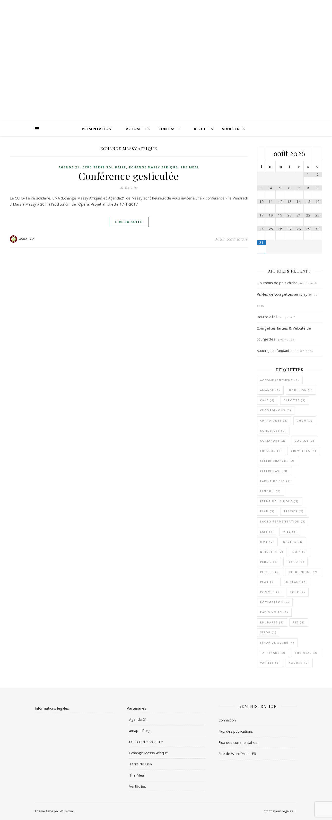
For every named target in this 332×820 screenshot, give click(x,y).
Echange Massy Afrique (153, 167)
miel (290, 531)
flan (267, 511)
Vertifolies (137, 786)
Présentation (97, 128)
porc (297, 592)
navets (293, 541)
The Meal (190, 167)
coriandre (273, 440)
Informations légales (52, 708)
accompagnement (279, 380)
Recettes (203, 128)
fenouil (270, 491)
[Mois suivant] (317, 154)
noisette (271, 552)
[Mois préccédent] (261, 154)
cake (267, 400)
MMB (267, 541)
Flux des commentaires (237, 742)
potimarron (274, 602)
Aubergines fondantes (275, 350)
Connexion (227, 720)
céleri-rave (274, 471)
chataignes (274, 420)
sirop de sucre (277, 642)
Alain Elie (26, 239)
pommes (270, 592)
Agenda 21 (69, 167)
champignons (275, 410)
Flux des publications (235, 731)
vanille (270, 662)
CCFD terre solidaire (104, 167)
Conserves (273, 430)
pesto (295, 561)
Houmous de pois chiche (277, 282)
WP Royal (67, 811)
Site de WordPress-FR (237, 753)
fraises (294, 511)
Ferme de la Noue (279, 501)
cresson (271, 451)
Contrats (169, 128)
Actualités (138, 128)
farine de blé (275, 481)
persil (269, 561)
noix (299, 552)
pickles (270, 572)
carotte (295, 400)
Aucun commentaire (231, 239)
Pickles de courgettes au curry (282, 294)
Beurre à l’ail (267, 316)
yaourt (299, 662)
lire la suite (128, 222)
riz (299, 622)
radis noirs (274, 612)
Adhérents (233, 128)
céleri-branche (277, 461)
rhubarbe (272, 622)
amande (270, 390)
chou (305, 420)
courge (305, 440)
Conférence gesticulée (129, 175)
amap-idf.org (139, 730)
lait (267, 531)
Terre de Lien (140, 764)
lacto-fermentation (283, 521)
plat (267, 582)
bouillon (301, 390)
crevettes (303, 451)
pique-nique (303, 572)
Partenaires (136, 708)
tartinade (273, 652)
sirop (268, 632)
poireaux (295, 582)
